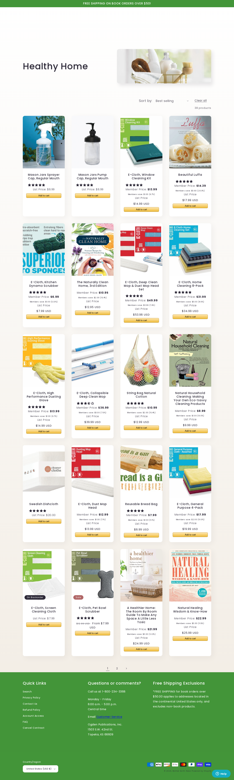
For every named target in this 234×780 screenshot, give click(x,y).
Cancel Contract (34, 728)
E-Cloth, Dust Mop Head (92, 506)
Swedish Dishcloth (43, 504)
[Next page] (126, 668)
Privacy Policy (31, 697)
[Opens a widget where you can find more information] (221, 774)
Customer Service (109, 717)
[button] (37, 185)
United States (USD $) (38, 768)
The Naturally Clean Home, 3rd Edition (92, 284)
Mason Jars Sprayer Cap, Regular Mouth (43, 176)
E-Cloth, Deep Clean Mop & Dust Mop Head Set (141, 285)
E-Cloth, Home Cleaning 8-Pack (190, 284)
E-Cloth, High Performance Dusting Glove (44, 396)
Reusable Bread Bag (141, 504)
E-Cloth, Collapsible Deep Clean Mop (93, 394)
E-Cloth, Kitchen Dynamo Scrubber (43, 284)
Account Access (33, 716)
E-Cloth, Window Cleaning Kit (141, 176)
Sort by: (145, 100)
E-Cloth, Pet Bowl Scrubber (92, 609)
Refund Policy (31, 710)
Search (27, 691)
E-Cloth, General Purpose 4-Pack (190, 506)
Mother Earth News (182, 771)
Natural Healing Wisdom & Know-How (190, 609)
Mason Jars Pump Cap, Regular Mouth (92, 176)
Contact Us (30, 704)
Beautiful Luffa (190, 175)
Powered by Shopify (201, 771)
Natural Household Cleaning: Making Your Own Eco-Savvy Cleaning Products (190, 398)
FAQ (25, 722)
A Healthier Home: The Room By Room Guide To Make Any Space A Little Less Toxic (141, 615)
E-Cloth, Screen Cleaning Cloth (43, 609)
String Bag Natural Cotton (141, 394)
